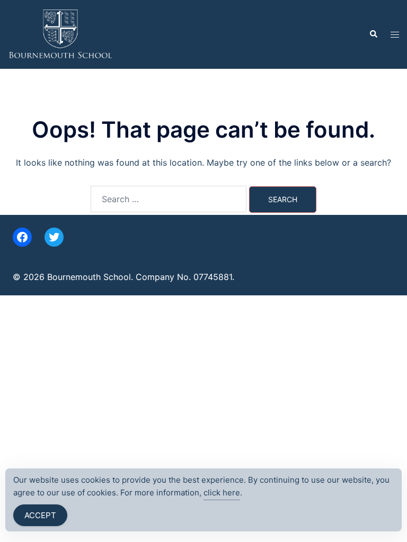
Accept (40, 515)
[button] (373, 34)
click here (222, 492)
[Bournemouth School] (60, 33)
